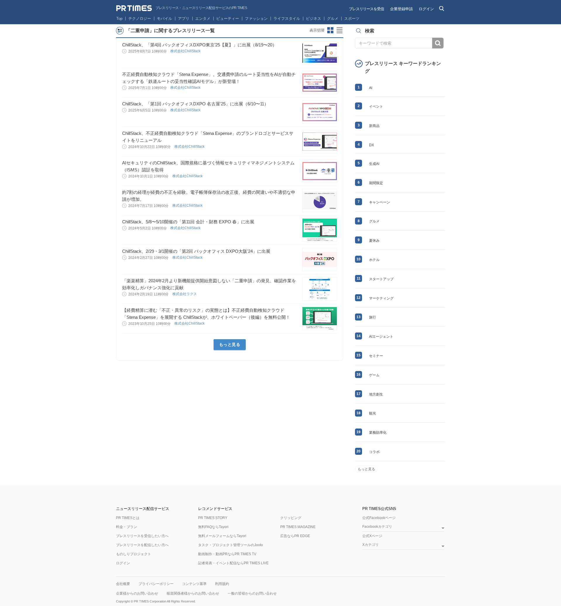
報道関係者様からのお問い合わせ (193, 593)
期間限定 (376, 183)
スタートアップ (381, 279)
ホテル (374, 260)
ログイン (426, 9)
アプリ (183, 18)
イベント (376, 107)
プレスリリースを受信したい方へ (142, 536)
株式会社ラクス (185, 294)
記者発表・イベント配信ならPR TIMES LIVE (233, 563)
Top (119, 18)
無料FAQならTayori (213, 527)
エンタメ (202, 18)
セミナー (376, 356)
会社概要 (123, 584)
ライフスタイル (286, 18)
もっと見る (229, 344)
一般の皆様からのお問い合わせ (252, 593)
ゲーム (374, 375)
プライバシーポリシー (156, 584)
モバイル (164, 18)
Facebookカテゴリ (377, 527)
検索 (438, 43)
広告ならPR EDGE (295, 536)
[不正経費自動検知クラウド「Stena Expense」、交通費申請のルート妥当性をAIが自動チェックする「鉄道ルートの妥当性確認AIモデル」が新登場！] (319, 82)
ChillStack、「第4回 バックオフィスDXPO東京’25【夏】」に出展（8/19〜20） (199, 44)
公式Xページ (372, 536)
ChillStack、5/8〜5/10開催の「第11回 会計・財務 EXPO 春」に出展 (188, 221)
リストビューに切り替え (339, 30)
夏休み (374, 240)
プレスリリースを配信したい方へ (142, 545)
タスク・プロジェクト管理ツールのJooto (230, 545)
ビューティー (227, 18)
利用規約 (222, 584)
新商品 (374, 126)
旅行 (372, 317)
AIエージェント (381, 337)
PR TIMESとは (127, 518)
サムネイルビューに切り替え (330, 30)
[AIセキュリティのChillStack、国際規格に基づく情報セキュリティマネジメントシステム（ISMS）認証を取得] (319, 171)
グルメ (332, 18)
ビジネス (313, 18)
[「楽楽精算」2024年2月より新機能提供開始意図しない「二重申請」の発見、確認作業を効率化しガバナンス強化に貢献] (319, 289)
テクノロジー (139, 18)
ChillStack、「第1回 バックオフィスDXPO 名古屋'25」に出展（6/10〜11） (195, 103)
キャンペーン (379, 202)
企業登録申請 (401, 9)
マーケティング (381, 298)
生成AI (374, 164)
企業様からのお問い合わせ (137, 593)
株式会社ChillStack (185, 51)
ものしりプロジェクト (133, 554)
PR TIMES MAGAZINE (298, 527)
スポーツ (351, 18)
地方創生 (376, 394)
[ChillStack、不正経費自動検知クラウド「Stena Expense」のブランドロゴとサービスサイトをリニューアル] (319, 141)
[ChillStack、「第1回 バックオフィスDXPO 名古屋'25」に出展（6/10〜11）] (319, 112)
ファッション (256, 18)
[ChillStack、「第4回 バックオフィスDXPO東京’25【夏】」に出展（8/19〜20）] (319, 53)
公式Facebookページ (379, 518)
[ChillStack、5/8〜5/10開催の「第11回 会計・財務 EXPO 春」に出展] (319, 230)
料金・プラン (126, 527)
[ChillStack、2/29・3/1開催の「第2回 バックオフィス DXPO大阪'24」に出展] (319, 259)
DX (371, 145)
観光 (372, 413)
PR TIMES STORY (212, 518)
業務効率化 (378, 433)
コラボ (374, 452)
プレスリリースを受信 (366, 9)
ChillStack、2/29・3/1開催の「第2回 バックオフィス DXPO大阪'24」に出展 (196, 251)
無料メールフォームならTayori (222, 536)
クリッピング (290, 518)
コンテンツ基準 (194, 584)
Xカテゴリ (370, 545)
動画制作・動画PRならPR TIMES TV (227, 554)
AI (370, 88)
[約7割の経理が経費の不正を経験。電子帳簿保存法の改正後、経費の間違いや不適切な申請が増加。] (319, 200)
